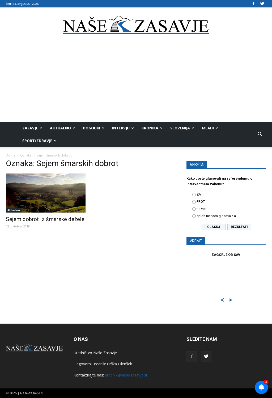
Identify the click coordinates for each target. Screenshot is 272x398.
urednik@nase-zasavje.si (126, 375)
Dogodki (91, 127)
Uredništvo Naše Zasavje (95, 352)
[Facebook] (253, 3)
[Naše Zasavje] (136, 25)
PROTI (201, 202)
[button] (259, 134)
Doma (10, 155)
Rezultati (239, 227)
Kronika (150, 127)
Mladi (208, 127)
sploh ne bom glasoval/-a (216, 216)
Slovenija (180, 127)
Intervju (121, 127)
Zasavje (30, 127)
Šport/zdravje (37, 140)
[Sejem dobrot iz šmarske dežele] (46, 193)
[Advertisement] (136, 82)
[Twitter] (262, 3)
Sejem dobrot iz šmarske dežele (45, 219)
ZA (199, 194)
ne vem (202, 209)
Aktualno (60, 127)
